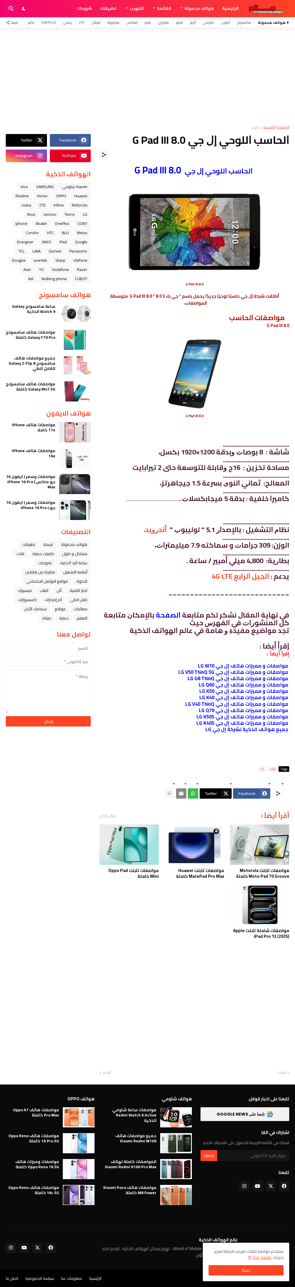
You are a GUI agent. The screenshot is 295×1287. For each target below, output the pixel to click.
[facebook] (284, 1186)
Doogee (19, 260)
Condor (32, 232)
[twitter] (271, 1186)
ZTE (82, 22)
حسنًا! (246, 1270)
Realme (22, 196)
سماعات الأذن (35, 609)
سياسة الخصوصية (39, 1278)
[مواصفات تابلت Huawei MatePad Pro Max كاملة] (194, 845)
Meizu (82, 232)
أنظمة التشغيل (75, 572)
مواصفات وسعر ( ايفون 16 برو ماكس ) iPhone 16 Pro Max (30, 482)
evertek (40, 260)
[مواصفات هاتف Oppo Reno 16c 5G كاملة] (78, 1195)
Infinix (59, 205)
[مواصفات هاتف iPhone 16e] (75, 458)
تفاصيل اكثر (262, 1257)
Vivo (24, 186)
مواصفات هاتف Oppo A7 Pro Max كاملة (36, 1112)
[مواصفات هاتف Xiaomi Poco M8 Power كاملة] (176, 1195)
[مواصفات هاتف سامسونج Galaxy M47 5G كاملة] (75, 391)
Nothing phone (54, 278)
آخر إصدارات (53, 599)
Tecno (70, 214)
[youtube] (257, 1186)
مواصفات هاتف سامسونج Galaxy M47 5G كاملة (30, 386)
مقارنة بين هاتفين (40, 572)
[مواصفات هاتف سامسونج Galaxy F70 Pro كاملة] (75, 340)
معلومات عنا (71, 1278)
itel (30, 278)
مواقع (60, 609)
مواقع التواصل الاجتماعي (47, 581)
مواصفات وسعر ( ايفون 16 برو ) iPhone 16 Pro (30, 505)
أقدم (107, 1073)
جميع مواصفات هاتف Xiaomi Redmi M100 (135, 1138)
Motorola (79, 205)
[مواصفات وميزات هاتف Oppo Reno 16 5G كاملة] (78, 1169)
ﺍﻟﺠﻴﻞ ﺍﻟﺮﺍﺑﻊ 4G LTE (240, 576)
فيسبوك (25, 590)
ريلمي (67, 22)
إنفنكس (132, 22)
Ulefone (80, 260)
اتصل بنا (12, 1278)
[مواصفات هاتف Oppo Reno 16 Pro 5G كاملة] (78, 1143)
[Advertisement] (147, 76)
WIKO (46, 242)
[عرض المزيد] (169, 793)
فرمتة (48, 544)
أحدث (281, 1073)
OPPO (61, 196)
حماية (64, 618)
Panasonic (78, 251)
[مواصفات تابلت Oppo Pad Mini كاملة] (129, 845)
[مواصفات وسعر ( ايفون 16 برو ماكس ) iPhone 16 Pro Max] (75, 484)
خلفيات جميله (43, 553)
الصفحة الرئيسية (276, 127)
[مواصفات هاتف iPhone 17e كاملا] (75, 432)
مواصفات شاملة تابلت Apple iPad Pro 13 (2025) (261, 933)
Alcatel (41, 223)
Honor (42, 196)
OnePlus (48, 22)
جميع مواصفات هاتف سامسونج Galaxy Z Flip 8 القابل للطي (32, 363)
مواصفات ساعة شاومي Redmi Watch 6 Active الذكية (134, 1115)
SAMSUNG (45, 186)
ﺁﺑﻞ (59, 590)
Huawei (80, 196)
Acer (27, 269)
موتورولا (113, 22)
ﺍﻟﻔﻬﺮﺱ (217, 622)
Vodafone (60, 269)
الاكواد (81, 581)
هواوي (163, 22)
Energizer (25, 242)
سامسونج (244, 22)
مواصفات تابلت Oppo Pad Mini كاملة (133, 873)
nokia (26, 205)
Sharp (60, 260)
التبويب (137, 8)
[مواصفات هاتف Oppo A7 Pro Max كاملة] (78, 1117)
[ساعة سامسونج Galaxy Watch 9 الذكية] (75, 314)
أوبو (193, 22)
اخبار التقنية (78, 590)
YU (41, 269)
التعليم (82, 618)
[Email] (181, 793)
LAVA (37, 251)
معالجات (80, 609)
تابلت (255, 127)
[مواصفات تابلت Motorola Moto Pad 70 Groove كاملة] (259, 845)
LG (262, 769)
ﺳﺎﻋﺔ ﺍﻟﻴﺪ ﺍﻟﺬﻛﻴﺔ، (73, 563)
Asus (31, 214)
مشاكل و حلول (74, 553)
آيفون (225, 22)
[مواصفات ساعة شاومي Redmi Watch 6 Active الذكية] (176, 1117)
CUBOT (81, 278)
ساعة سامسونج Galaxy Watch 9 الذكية (33, 309)
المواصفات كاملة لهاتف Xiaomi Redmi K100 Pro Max (130, 1164)
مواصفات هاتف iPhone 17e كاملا (33, 427)
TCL (21, 251)
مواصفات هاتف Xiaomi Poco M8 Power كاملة (129, 1190)
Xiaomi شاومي (74, 186)
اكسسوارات (27, 599)
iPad (63, 242)
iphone (21, 223)
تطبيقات (108, 8)
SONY (82, 223)
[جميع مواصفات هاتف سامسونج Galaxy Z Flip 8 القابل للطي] (75, 365)
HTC (50, 232)
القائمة (164, 8)
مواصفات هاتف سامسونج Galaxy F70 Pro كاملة (30, 335)
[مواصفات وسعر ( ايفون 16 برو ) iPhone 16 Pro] (75, 510)
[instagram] (244, 1186)
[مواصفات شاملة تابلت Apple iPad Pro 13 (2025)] (259, 905)
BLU (65, 232)
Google (81, 242)
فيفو (179, 22)
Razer (82, 269)
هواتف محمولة (199, 8)
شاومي (208, 22)
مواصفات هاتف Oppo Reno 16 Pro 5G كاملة (33, 1138)
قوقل (96, 22)
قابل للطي (78, 599)
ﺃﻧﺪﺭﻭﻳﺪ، (155, 529)
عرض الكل (107, 816)
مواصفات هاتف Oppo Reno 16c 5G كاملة (33, 1190)
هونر (148, 22)
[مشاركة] (104, 154)
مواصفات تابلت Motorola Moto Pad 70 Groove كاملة (262, 873)
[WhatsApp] (193, 793)
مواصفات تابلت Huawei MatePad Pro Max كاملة (200, 873)
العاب (44, 590)
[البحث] (11, 8)
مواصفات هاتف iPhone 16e (33, 453)
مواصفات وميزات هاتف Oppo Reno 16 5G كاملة (37, 1164)
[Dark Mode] (24, 9)
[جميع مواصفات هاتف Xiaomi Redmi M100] (176, 1143)
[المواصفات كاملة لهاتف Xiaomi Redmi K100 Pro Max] (176, 1169)
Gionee (55, 251)
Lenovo (50, 214)
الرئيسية (230, 8)
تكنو (31, 22)
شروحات (84, 8)
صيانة (46, 618)
